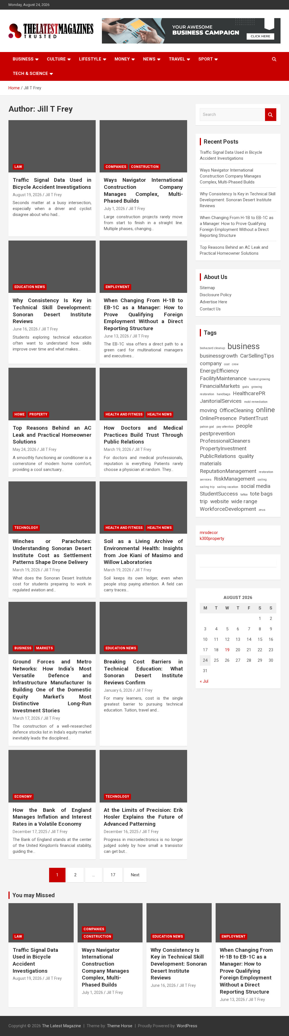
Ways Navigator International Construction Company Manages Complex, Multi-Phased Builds (143, 190)
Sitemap (207, 287)
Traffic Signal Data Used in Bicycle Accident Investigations (52, 183)
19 (227, 649)
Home (19, 414)
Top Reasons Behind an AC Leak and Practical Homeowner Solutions (52, 435)
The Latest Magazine (61, 1025)
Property (38, 414)
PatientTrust (253, 418)
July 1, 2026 (114, 208)
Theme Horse (119, 1025)
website (219, 501)
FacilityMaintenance (223, 378)
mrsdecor (209, 532)
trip (204, 501)
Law (18, 167)
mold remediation (256, 402)
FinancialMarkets (220, 386)
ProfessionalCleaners (225, 441)
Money (122, 59)
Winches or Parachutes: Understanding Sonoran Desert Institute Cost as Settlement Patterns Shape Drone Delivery (52, 551)
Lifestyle (90, 59)
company (211, 363)
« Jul (204, 681)
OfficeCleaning (236, 410)
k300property (212, 538)
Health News (159, 414)
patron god (207, 427)
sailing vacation (227, 487)
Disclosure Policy (215, 294)
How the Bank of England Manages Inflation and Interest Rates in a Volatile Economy (52, 817)
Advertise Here (213, 301)
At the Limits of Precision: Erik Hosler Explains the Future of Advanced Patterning (143, 817)
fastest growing (259, 379)
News (149, 59)
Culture (56, 59)
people (244, 426)
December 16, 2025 (121, 831)
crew (235, 364)
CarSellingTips (257, 355)
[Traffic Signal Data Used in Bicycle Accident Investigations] (52, 146)
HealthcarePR (249, 393)
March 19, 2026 (117, 449)
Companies (116, 167)
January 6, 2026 (118, 690)
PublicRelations (218, 456)
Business (23, 59)
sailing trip (207, 487)
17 (113, 874)
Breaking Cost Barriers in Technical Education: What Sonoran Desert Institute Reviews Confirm (143, 672)
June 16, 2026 (25, 329)
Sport (205, 59)
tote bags (261, 493)
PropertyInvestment (223, 448)
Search (270, 114)
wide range (244, 501)
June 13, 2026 (116, 336)
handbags (223, 394)
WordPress (187, 1025)
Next (135, 874)
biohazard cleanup (212, 348)
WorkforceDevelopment (228, 509)
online (265, 410)
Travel (177, 59)
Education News (29, 287)
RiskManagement (234, 478)
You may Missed (33, 895)
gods (245, 387)
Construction (145, 167)
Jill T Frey (53, 195)
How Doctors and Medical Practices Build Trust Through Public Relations (143, 435)
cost (226, 364)
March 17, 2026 (26, 718)
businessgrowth (219, 355)
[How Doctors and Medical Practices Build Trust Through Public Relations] (143, 394)
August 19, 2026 (27, 195)
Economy (23, 797)
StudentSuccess (219, 493)
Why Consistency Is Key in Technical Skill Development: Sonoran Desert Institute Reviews (52, 311)
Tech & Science (30, 73)
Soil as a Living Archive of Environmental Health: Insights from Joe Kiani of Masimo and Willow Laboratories (143, 551)
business (243, 346)
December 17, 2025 (30, 831)
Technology (26, 528)
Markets (44, 648)
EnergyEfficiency (219, 370)
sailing (262, 479)
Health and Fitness (124, 414)
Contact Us (210, 309)
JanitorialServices (221, 401)
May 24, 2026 (24, 449)
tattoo (244, 494)
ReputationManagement (228, 471)
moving (208, 410)
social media (255, 486)
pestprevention (217, 433)
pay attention (225, 427)
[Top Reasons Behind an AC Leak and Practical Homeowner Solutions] (52, 394)
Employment (118, 287)
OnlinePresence (218, 418)
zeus (262, 510)
